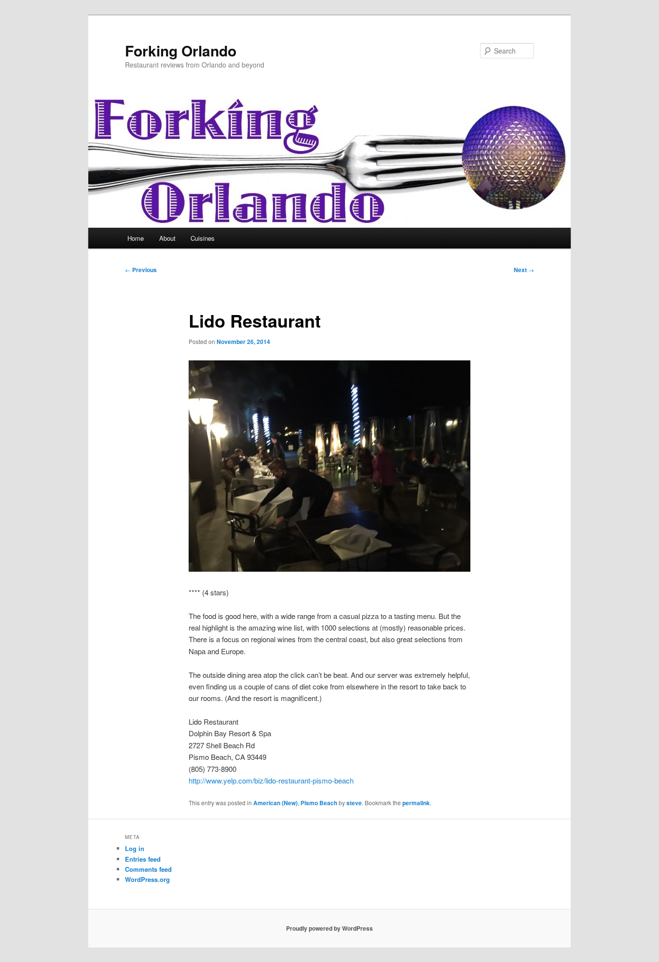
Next (524, 269)
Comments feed (148, 869)
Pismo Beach (319, 802)
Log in (134, 848)
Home (135, 238)
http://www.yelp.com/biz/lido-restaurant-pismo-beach (271, 780)
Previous (141, 269)
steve (354, 802)
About (167, 238)
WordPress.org (147, 879)
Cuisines (203, 238)
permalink (416, 802)
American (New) (275, 802)
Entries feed (143, 859)
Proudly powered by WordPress (329, 928)
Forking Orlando (180, 50)
